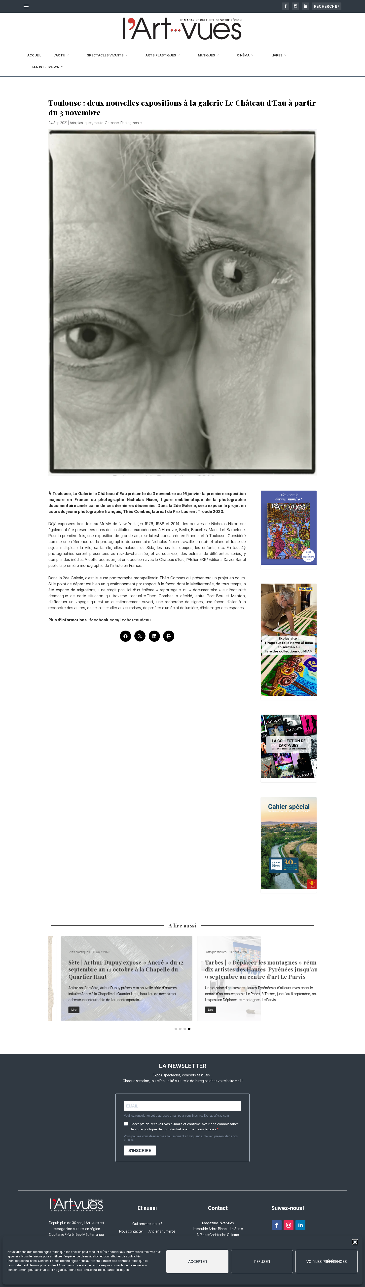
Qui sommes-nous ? (147, 1224)
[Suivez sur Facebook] (277, 1225)
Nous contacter (131, 1231)
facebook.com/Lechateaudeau (120, 619)
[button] (355, 1242)
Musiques (206, 55)
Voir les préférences (326, 1261)
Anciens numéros (161, 1231)
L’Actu (59, 55)
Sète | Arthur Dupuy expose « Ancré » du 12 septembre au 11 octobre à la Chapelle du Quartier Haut (114, 978)
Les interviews (45, 67)
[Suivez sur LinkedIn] (300, 1225)
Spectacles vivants (105, 55)
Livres (277, 55)
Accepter (197, 1261)
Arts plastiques (161, 55)
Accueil (34, 55)
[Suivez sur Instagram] (288, 1225)
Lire (61, 1010)
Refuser (262, 1261)
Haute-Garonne (106, 123)
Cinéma (243, 55)
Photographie (131, 123)
